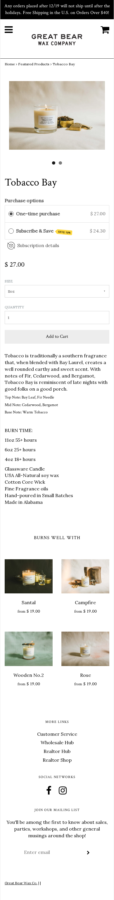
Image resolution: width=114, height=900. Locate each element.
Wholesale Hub (57, 742)
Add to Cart (57, 336)
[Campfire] (85, 576)
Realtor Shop (57, 760)
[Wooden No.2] (29, 649)
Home (10, 64)
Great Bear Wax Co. (21, 883)
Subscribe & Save (43, 231)
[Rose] (85, 649)
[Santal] (29, 576)
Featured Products (33, 64)
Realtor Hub (57, 751)
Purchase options (24, 200)
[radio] (11, 214)
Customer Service (57, 734)
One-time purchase (38, 213)
